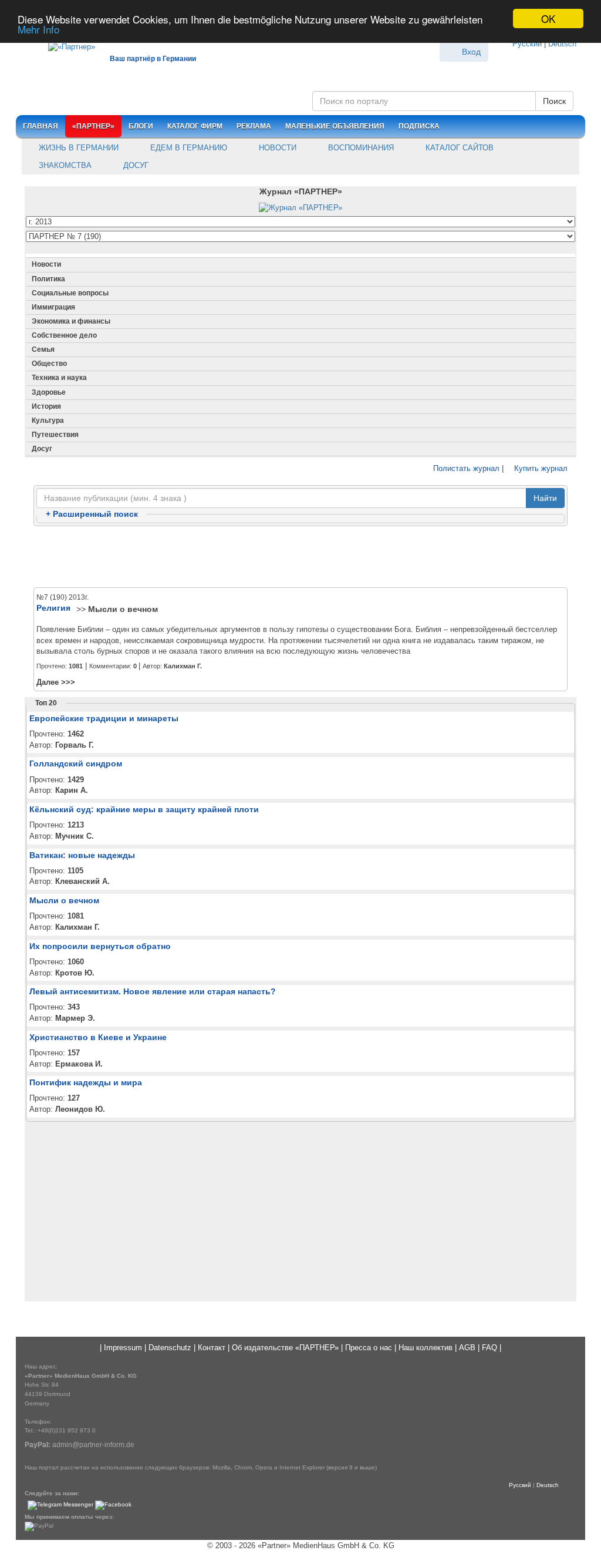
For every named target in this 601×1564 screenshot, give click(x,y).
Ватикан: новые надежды (82, 855)
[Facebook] (113, 1505)
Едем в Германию (187, 147)
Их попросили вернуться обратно (100, 946)
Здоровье (49, 392)
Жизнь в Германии (77, 147)
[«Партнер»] (65, 45)
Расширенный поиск (92, 514)
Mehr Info (38, 29)
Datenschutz (169, 1347)
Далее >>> (55, 682)
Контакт (211, 1347)
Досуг (134, 165)
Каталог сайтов (458, 147)
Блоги (141, 126)
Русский (527, 43)
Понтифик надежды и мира (85, 1082)
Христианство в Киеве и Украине (98, 1037)
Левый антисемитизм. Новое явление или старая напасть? (152, 991)
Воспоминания (360, 147)
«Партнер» (93, 126)
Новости (276, 147)
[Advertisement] (300, 557)
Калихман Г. (183, 666)
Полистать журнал (465, 468)
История (46, 406)
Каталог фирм (194, 126)
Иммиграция (53, 307)
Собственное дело (64, 335)
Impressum (123, 1347)
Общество (49, 363)
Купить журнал (540, 468)
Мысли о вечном (123, 609)
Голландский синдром (75, 763)
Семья (43, 349)
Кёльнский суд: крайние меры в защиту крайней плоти (144, 809)
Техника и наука (59, 378)
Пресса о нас (368, 1347)
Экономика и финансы (71, 321)
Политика (48, 279)
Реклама (254, 126)
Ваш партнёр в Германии (153, 59)
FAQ (489, 1347)
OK (548, 18)
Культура (48, 420)
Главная (40, 126)
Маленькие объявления (334, 126)
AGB (467, 1347)
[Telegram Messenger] (60, 1505)
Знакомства (64, 165)
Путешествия (55, 434)
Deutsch (562, 43)
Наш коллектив (426, 1347)
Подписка (419, 126)
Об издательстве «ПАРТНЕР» (285, 1347)
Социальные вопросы (70, 293)
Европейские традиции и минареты (103, 718)
